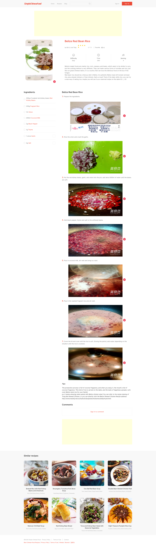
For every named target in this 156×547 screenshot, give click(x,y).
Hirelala (61, 542)
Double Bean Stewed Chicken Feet (120, 489)
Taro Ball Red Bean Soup (92, 489)
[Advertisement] (78, 23)
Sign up (127, 3)
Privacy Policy (46, 539)
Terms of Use (57, 539)
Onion (31, 112)
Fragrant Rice (34, 106)
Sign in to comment (97, 412)
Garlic (33, 136)
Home (52, 3)
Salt (29, 143)
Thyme (30, 130)
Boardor (67, 542)
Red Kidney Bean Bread (64, 526)
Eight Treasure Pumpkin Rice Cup (120, 526)
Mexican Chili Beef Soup (36, 526)
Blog (65, 3)
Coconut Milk (35, 118)
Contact (66, 539)
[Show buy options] (54, 136)
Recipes (59, 3)
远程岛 (73, 542)
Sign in (117, 3)
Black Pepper (32, 124)
